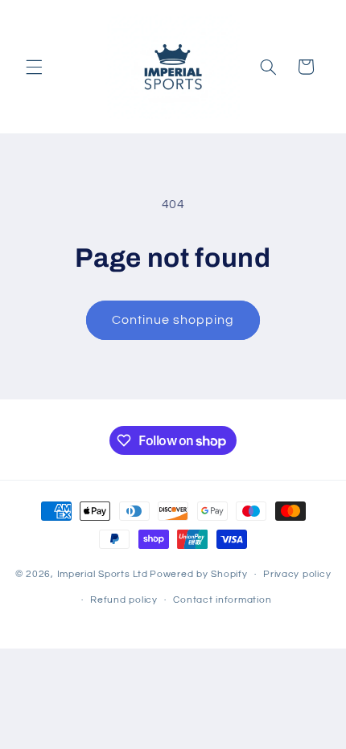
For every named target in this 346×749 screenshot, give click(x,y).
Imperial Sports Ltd (102, 574)
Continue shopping (173, 319)
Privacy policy (297, 574)
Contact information (222, 600)
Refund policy (124, 600)
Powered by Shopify (198, 574)
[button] (33, 66)
